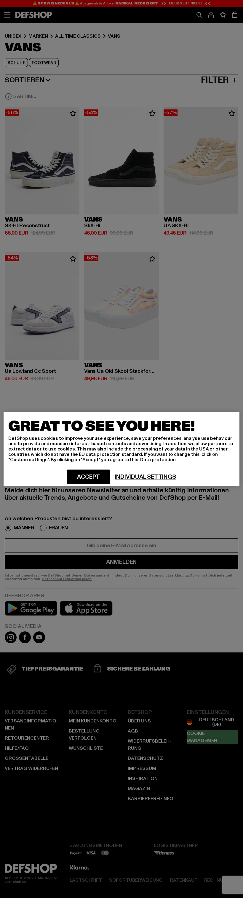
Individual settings (145, 476)
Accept (88, 477)
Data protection (158, 459)
